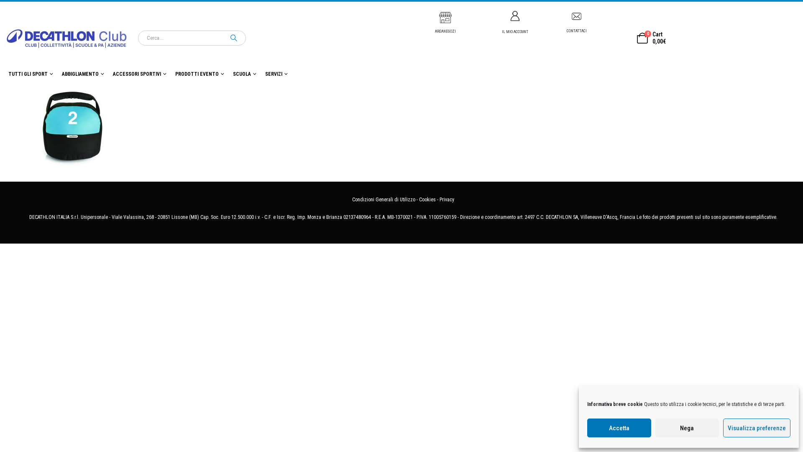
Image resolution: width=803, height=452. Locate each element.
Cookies (427, 200)
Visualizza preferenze (757, 428)
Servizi (273, 74)
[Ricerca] (234, 38)
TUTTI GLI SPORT (28, 74)
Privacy (447, 200)
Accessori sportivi (137, 74)
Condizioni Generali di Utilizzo (383, 200)
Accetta (619, 428)
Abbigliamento (80, 74)
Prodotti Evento (197, 74)
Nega (687, 428)
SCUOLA (242, 74)
